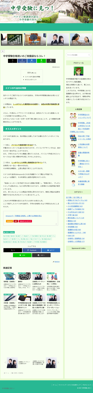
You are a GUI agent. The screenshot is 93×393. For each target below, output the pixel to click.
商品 (16, 242)
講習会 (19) (72, 221)
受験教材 (44, 242)
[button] (51, 61)
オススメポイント (31, 79)
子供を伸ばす (23, 242)
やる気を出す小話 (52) (76, 212)
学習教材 (36, 236)
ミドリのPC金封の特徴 (32, 77)
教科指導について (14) (76, 218)
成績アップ (20, 236)
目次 (29, 72)
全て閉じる (78, 197)
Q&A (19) (71, 235)
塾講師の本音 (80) (74, 229)
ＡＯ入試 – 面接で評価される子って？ (83, 174)
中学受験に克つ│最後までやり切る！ (83, 164)
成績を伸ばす (8, 242)
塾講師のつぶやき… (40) (77, 232)
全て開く (69, 197)
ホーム (55, 385)
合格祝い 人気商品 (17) (76, 241)
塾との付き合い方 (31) (76, 203)
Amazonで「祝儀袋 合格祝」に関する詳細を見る (24, 216)
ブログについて (86, 385)
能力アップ (28, 236)
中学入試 (43, 236)
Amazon (9, 221)
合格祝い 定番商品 (9, 232)
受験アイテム (52, 236)
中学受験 (7, 236)
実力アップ (8, 239)
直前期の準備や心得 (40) (77, 224)
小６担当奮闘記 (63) (75, 206)
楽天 (16, 221)
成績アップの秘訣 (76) (76, 209)
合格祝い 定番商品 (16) (76, 238)
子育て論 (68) (73, 215)
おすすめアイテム (36, 239)
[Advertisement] (31, 336)
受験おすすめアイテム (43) (77, 200)
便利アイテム (16, 239)
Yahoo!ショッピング (25, 221)
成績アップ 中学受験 (34, 242)
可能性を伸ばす (47, 239)
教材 (13, 236)
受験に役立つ (26, 239)
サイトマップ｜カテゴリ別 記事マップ (69, 385)
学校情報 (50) (73, 226)
